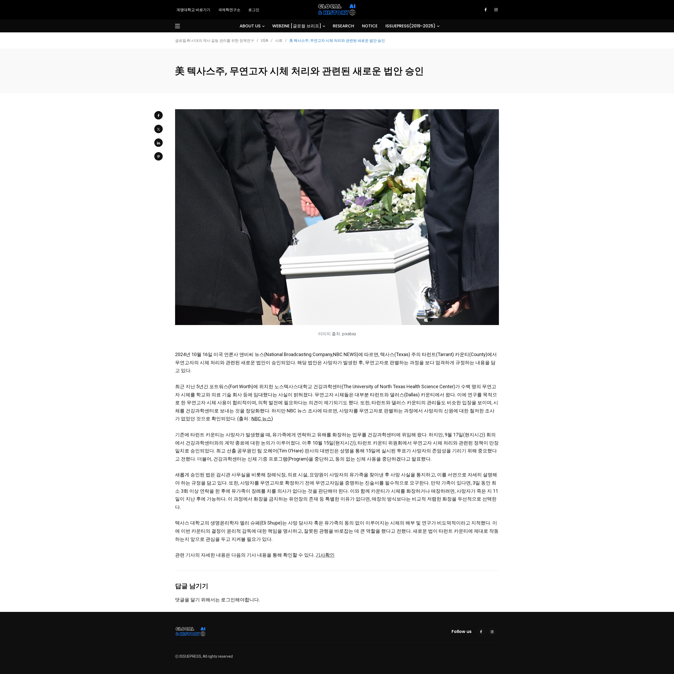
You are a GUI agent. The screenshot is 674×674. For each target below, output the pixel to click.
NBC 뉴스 (261, 418)
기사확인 (325, 555)
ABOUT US (250, 26)
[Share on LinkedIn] (158, 142)
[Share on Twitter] (158, 129)
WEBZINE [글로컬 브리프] (296, 26)
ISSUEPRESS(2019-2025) (410, 26)
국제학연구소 (229, 10)
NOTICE (370, 26)
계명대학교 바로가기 (193, 10)
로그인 (253, 10)
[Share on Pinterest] (158, 156)
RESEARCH (343, 26)
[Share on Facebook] (158, 115)
